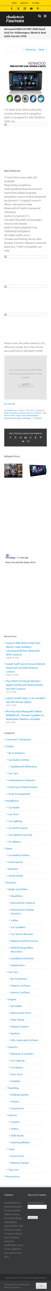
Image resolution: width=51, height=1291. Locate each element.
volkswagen (26, 418)
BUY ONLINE (9, 404)
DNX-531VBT (9, 415)
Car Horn (13, 814)
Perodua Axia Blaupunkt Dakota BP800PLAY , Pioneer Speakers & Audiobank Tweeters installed (25, 715)
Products (37, 413)
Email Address (36, 1202)
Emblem (15, 1080)
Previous (31, 49)
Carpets (15, 1121)
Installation (12, 800)
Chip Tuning (17, 1019)
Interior (12, 1115)
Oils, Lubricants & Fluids (24, 1040)
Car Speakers (18, 927)
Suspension (17, 1108)
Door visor (17, 1074)
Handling (13, 1087)
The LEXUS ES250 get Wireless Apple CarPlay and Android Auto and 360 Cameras (24, 684)
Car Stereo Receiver (25, 413)
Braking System (20, 1094)
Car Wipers (14, 841)
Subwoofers (18, 965)
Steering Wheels (20, 1142)
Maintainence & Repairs (21, 780)
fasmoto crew (12, 410)
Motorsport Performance (22, 786)
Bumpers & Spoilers (22, 1053)
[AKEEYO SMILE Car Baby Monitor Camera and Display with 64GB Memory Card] (13, 465)
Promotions (13, 1176)
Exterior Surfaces (20, 985)
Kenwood (8, 418)
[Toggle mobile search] (39, 16)
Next (41, 49)
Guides (10, 746)
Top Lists (13, 1169)
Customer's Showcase (18, 739)
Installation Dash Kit (22, 958)
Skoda (19, 418)
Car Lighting (15, 820)
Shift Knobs (17, 1135)
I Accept (25, 384)
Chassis (15, 1101)
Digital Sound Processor (24, 940)
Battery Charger (20, 1162)
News (9, 848)
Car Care (13, 773)
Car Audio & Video (18, 759)
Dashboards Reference (24, 766)
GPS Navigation (32, 415)
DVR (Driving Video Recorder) (22, 949)
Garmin (18, 415)
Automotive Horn (21, 1012)
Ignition (15, 1033)
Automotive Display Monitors (22, 911)
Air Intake (16, 1005)
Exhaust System (20, 1026)
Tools (11, 1149)
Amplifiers (17, 895)
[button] (6, 471)
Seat (14, 418)
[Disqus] (25, 514)
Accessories (17, 1155)
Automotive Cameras (23, 902)
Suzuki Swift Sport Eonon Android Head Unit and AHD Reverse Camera (25, 667)
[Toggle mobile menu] (45, 16)
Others (15, 1128)
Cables (14, 920)
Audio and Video (10, 413)
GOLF (24, 415)
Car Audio (14, 807)
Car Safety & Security (20, 834)
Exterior (13, 1046)
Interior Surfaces (20, 992)
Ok (41, 1285)
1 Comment (37, 418)
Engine (12, 999)
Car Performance (18, 827)
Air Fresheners (16, 752)
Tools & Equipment (19, 793)
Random (13, 868)
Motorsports (15, 861)
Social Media (15, 875)
